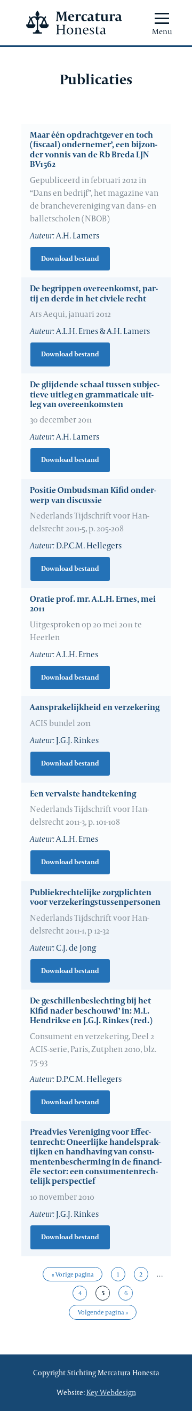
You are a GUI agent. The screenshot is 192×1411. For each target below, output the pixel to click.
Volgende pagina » (103, 1312)
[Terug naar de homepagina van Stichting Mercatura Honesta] (74, 22)
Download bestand (70, 258)
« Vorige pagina (73, 1274)
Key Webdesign (111, 1392)
